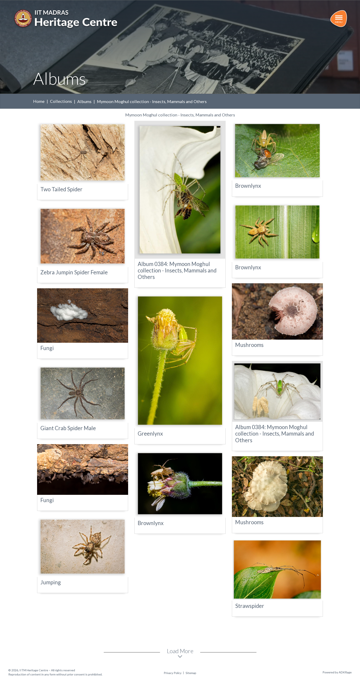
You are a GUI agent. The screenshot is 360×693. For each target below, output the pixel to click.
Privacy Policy (172, 672)
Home (39, 101)
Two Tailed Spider (61, 189)
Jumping (50, 582)
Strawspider (249, 605)
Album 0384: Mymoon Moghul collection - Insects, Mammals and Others (177, 270)
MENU (338, 22)
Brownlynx (248, 185)
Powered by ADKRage (337, 672)
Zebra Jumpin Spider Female (74, 272)
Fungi (47, 348)
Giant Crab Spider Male (68, 428)
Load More (180, 650)
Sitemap (191, 672)
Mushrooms (249, 344)
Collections (61, 101)
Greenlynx (150, 433)
